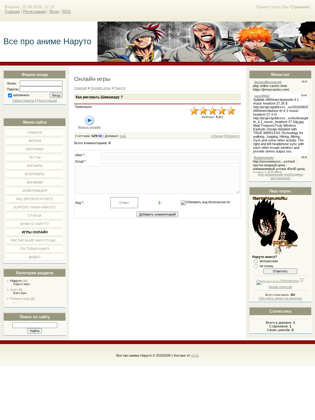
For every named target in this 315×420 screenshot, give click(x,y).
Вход (54, 11)
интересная (269, 261)
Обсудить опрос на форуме (280, 298)
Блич (14, 289)
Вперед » (233, 136)
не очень (266, 266)
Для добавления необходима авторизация (280, 176)
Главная (12, 11)
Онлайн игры (100, 88)
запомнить (21, 95)
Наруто (16, 281)
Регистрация (34, 11)
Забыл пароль (23, 100)
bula (123, 136)
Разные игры (20, 298)
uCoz (195, 355)
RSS (66, 11)
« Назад (217, 136)
